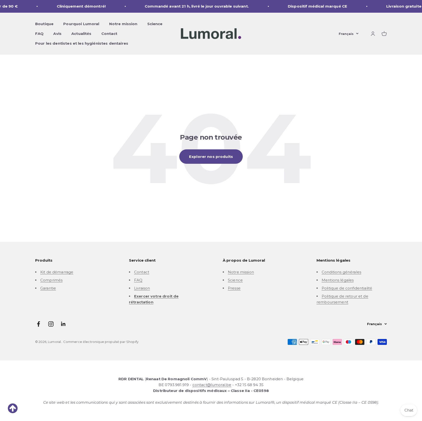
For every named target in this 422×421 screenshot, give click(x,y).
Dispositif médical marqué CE (308, 6)
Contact (109, 33)
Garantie (48, 288)
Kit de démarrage (56, 272)
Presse (234, 288)
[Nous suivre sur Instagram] (51, 324)
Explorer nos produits (211, 156)
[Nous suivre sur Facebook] (38, 324)
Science (155, 23)
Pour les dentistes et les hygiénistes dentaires (81, 43)
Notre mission (123, 23)
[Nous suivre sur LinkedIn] (63, 324)
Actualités (81, 33)
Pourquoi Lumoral (81, 23)
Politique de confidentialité (347, 288)
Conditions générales (341, 272)
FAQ (39, 33)
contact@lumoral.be (212, 384)
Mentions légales (338, 280)
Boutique (44, 23)
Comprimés (51, 280)
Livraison (142, 288)
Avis (57, 33)
